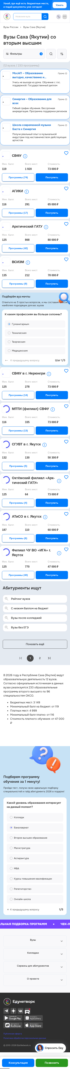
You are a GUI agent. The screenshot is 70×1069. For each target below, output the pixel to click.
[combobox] (29, 16)
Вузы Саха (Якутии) (34, 27)
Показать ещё (35, 644)
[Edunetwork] (7, 16)
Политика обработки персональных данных (24, 1038)
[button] (35, 941)
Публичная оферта (12, 1033)
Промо (61, 73)
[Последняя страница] (49, 658)
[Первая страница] (20, 658)
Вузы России (10, 27)
